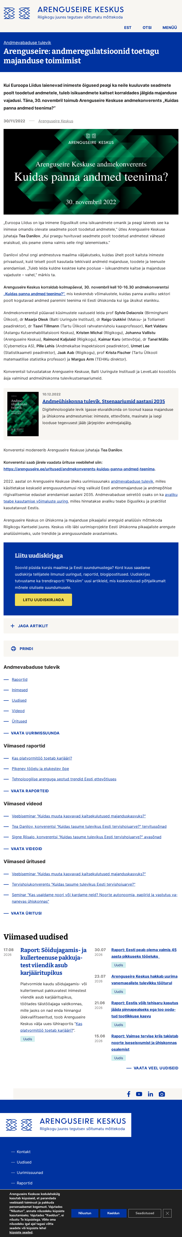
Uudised (19, 700)
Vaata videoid (26, 848)
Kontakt (24, 1151)
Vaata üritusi (26, 913)
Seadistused (145, 1213)
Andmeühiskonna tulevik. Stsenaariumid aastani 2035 (103, 401)
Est (128, 27)
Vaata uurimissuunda (35, 733)
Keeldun (113, 1213)
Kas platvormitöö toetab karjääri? (42, 758)
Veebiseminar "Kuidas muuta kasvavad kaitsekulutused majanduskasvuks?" (79, 816)
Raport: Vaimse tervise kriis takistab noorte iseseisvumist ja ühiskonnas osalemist (144, 1043)
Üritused (19, 721)
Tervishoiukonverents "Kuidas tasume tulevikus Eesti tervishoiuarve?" (73, 884)
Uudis (27, 1039)
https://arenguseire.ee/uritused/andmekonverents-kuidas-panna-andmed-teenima (79, 469)
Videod (18, 710)
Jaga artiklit (33, 625)
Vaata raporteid (30, 790)
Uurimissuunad (30, 1172)
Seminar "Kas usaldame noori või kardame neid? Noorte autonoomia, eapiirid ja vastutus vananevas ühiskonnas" (94, 898)
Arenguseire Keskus (55, 121)
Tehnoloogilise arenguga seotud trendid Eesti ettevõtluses (64, 779)
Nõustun (84, 1213)
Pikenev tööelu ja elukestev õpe (40, 768)
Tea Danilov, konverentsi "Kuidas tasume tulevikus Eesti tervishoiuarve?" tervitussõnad (89, 826)
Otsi (147, 27)
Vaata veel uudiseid (156, 1068)
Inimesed (20, 689)
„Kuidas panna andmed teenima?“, (34, 293)
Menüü (170, 27)
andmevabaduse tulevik (132, 481)
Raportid (19, 679)
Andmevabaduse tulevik (27, 42)
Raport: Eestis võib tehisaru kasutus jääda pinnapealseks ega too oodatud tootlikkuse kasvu (144, 1009)
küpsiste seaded (20, 1232)
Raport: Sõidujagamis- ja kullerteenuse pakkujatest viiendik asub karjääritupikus (53, 961)
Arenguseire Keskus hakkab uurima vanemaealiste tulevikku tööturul (144, 979)
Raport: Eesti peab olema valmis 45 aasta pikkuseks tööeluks (144, 953)
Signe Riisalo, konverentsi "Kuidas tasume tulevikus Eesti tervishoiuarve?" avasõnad (86, 836)
